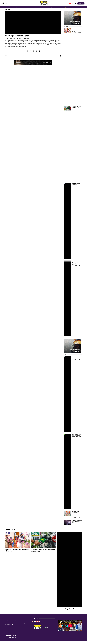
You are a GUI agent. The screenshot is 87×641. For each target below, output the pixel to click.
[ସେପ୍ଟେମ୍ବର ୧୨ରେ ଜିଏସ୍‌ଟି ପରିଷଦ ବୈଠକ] (67, 221)
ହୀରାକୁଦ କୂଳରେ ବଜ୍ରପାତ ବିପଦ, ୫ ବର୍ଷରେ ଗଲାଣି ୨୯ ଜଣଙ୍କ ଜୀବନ (77, 521)
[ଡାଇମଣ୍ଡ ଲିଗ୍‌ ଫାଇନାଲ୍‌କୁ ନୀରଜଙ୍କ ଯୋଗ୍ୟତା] (67, 394)
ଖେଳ (60, 7)
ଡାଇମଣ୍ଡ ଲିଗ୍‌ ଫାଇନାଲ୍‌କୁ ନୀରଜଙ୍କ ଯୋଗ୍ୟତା (76, 357)
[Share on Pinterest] (36, 51)
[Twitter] (69, 3)
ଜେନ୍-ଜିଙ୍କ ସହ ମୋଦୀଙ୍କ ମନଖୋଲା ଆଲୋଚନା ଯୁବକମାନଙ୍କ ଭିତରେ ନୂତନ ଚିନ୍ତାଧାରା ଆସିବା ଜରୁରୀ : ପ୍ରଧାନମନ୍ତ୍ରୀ (76, 513)
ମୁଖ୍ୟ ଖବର (25, 38)
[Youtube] (70, 3)
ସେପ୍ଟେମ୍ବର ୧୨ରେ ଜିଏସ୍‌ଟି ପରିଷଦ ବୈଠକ (76, 184)
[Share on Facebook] (27, 51)
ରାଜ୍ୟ (22, 7)
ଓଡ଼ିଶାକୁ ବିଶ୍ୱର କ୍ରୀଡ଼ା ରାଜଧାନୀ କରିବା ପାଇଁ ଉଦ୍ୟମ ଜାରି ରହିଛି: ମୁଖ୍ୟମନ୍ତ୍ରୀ (76, 30)
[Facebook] (67, 3)
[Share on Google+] (33, 51)
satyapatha (19, 38)
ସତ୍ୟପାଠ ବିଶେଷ (71, 7)
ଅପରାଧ (55, 7)
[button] (75, 3)
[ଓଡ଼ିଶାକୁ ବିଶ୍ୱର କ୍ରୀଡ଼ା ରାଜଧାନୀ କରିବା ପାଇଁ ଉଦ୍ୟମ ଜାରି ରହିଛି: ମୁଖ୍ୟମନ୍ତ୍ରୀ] (67, 30)
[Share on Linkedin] (39, 51)
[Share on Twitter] (30, 51)
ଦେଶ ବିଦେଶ (43, 7)
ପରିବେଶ (37, 7)
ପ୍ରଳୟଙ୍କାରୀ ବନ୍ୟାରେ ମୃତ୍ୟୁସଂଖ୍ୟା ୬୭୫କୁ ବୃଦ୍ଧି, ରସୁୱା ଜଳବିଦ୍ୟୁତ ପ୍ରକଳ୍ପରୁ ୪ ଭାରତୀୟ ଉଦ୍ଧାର (76, 262)
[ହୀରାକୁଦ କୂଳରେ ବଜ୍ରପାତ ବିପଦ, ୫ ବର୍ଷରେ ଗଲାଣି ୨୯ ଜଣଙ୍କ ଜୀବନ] (67, 522)
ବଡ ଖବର (17, 7)
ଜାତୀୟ (32, 7)
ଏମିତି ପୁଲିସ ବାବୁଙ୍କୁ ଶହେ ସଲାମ (27, 55)
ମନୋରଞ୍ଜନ (49, 7)
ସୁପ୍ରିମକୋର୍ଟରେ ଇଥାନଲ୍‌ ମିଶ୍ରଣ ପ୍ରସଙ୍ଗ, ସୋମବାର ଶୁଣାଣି (76, 107)
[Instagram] (72, 3)
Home (12, 7)
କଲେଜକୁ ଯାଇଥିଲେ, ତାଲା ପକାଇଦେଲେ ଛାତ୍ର (41, 55)
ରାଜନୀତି (26, 7)
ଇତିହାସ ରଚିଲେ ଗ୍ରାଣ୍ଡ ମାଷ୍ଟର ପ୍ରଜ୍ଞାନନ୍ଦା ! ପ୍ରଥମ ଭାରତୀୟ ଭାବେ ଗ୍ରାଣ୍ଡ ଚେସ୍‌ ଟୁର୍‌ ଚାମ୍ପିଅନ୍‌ (76, 435)
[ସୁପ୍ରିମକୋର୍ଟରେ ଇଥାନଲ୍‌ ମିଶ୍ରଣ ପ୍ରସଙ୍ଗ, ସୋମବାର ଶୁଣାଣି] (67, 108)
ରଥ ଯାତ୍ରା (64, 7)
